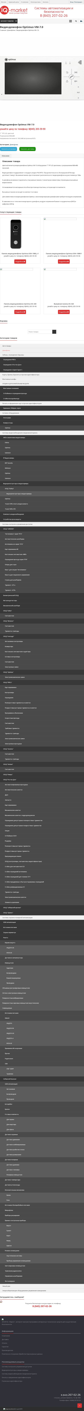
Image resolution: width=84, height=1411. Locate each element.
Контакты (45, 2)
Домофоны (11, 30)
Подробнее (19, 262)
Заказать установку (8, 149)
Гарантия (5, 1347)
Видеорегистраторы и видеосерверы (15, 1370)
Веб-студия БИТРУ (18, 1409)
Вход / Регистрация (76, 2)
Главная (3, 30)
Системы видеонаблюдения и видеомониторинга (19, 1374)
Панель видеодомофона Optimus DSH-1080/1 (64, 253)
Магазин (3, 2)
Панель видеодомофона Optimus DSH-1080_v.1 (20, 253)
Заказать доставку (27, 149)
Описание (5, 156)
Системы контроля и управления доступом (17, 1367)
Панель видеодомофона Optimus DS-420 (20, 304)
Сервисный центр (14, 2)
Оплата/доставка (36, 2)
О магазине (6, 1336)
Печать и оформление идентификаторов (16, 1377)
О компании (24, 2)
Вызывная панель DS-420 (64, 304)
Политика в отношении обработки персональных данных (22, 1354)
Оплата (4, 1343)
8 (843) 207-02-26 (54, 15)
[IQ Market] (13, 10)
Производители (7, 1350)
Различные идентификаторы (12, 1381)
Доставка (5, 1339)
